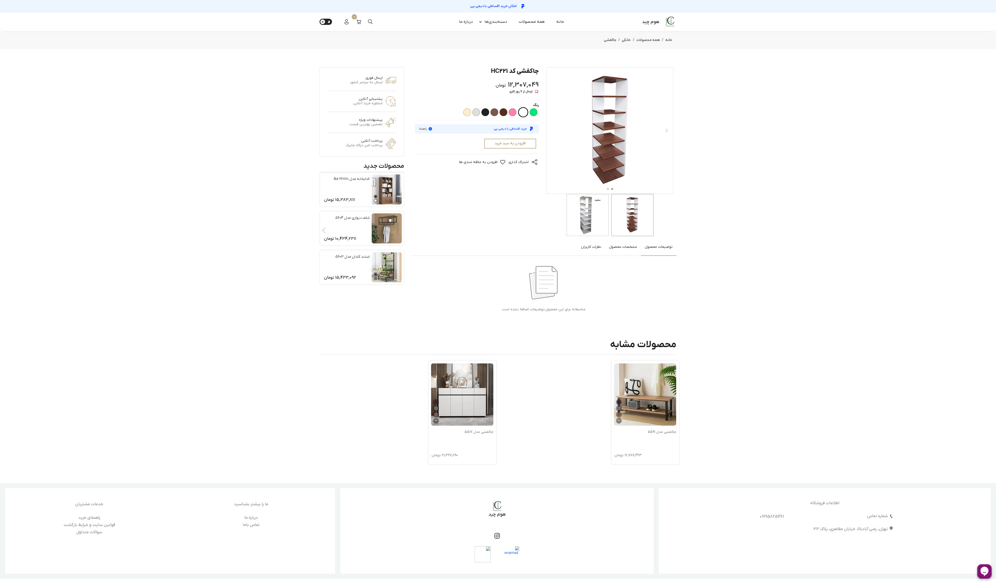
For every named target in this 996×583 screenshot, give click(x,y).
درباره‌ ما (466, 21)
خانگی (626, 40)
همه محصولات (532, 21)
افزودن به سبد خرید (510, 143)
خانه (560, 21)
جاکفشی (610, 40)
